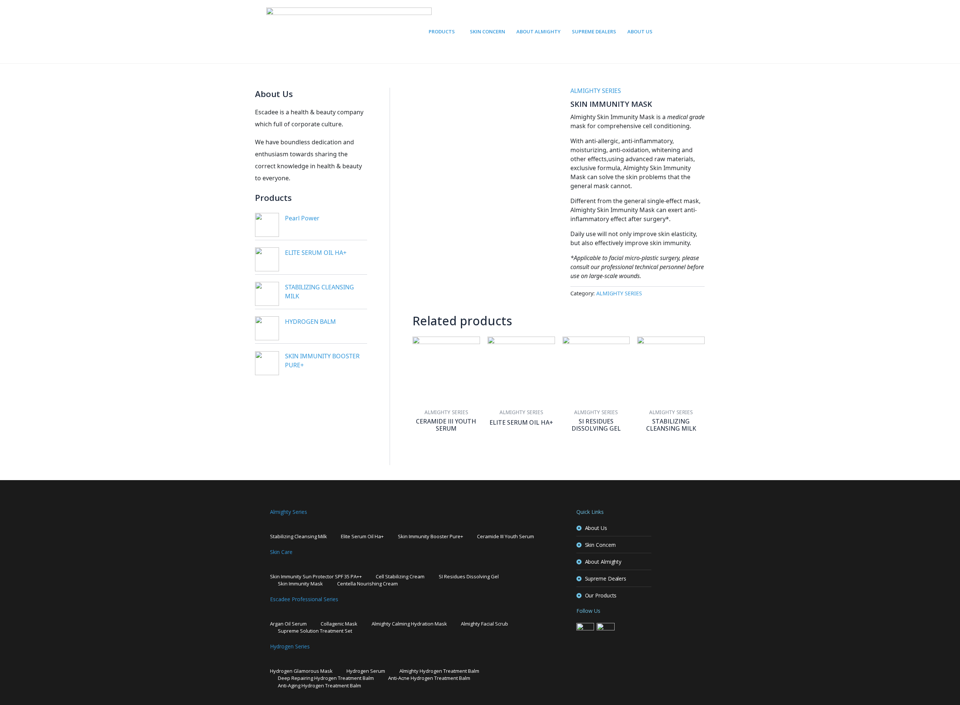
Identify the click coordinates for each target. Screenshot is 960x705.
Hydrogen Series (290, 646)
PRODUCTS (442, 31)
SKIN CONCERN (487, 31)
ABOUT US (639, 31)
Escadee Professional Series (304, 599)
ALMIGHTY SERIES (595, 91)
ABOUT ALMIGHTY (538, 31)
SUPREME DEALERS (594, 31)
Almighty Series (288, 511)
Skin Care (281, 551)
